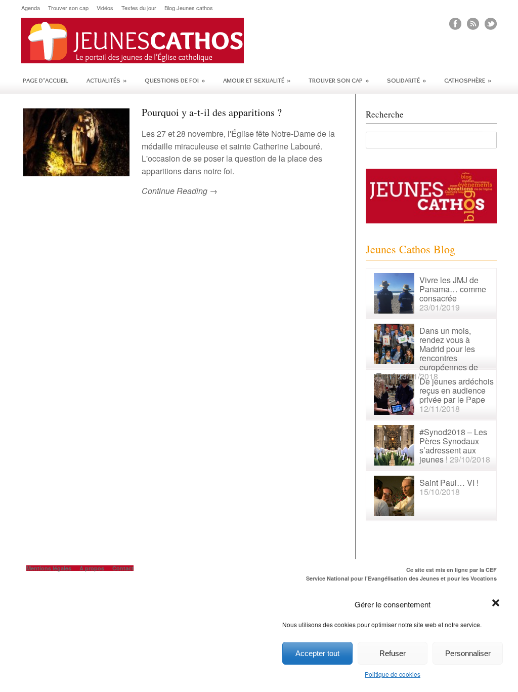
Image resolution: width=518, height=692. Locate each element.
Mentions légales (48, 568)
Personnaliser (468, 653)
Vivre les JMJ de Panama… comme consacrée (452, 289)
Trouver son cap (68, 8)
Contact (123, 568)
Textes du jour (138, 8)
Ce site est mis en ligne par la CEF (451, 569)
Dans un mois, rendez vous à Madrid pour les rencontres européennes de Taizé (427, 353)
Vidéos (105, 8)
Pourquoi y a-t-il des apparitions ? (212, 112)
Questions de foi (175, 80)
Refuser (392, 653)
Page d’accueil (45, 80)
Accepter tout (317, 653)
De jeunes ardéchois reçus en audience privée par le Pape (456, 390)
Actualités (106, 80)
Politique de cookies (392, 674)
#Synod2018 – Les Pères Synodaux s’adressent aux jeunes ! (453, 445)
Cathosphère (467, 80)
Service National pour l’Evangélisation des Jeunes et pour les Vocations (401, 578)
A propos (91, 568)
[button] (497, 604)
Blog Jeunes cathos (188, 8)
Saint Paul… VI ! (449, 482)
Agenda (30, 8)
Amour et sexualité (256, 80)
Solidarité (406, 80)
